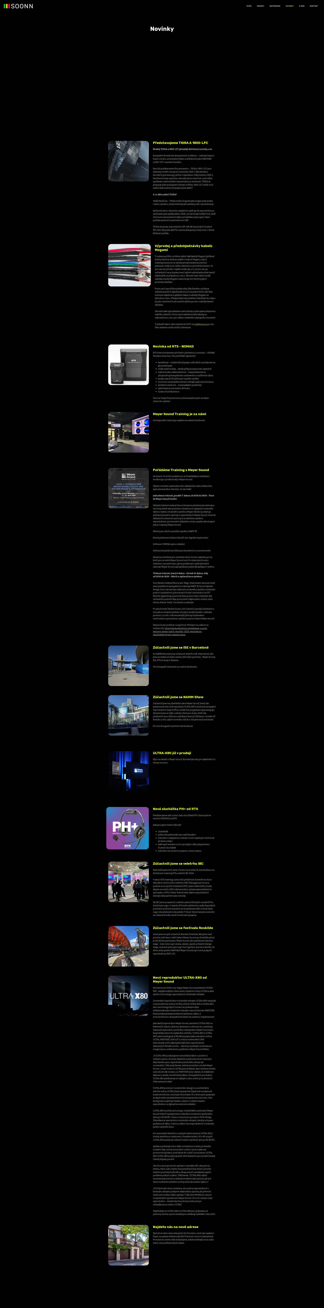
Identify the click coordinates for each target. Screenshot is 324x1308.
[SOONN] (19, 6)
